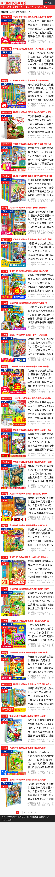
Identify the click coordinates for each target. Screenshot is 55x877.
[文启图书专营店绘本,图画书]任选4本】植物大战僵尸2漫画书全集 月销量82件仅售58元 (32, 144)
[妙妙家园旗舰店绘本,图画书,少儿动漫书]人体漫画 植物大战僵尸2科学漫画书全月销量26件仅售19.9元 (32, 49)
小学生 (9, 7)
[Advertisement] (27, 849)
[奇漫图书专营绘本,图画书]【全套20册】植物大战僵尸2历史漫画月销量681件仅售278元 (28, 557)
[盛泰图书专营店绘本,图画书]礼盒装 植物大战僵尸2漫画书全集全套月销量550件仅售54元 (29, 589)
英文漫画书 (17, 7)
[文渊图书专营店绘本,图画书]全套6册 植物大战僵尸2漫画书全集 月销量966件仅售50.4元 (28, 271)
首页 (2, 7)
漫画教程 (38, 7)
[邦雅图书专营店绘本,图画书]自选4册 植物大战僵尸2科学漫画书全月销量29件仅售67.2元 (32, 239)
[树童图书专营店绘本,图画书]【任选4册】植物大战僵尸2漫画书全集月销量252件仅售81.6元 (28, 494)
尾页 (36, 812)
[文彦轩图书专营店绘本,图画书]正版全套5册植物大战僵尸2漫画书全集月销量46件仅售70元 (32, 398)
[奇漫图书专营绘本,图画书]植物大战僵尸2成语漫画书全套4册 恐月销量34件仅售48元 (32, 112)
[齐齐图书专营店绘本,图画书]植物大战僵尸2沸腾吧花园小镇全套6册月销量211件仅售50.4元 (28, 653)
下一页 (30, 812)
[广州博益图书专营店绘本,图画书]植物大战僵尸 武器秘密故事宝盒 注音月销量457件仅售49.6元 (29, 621)
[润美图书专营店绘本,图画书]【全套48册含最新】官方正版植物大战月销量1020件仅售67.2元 (28, 208)
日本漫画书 (28, 7)
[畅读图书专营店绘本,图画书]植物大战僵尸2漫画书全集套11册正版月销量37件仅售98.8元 (32, 430)
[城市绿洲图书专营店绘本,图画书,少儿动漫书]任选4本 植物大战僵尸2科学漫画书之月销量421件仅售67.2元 (29, 81)
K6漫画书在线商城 (14, 3)
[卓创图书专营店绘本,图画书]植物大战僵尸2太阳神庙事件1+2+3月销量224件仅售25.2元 (28, 525)
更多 (45, 7)
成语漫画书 (6, 17)
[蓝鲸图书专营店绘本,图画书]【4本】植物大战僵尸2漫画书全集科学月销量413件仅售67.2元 (28, 335)
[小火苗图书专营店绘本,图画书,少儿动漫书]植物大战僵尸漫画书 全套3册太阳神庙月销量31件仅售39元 (32, 17)
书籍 (48, 42)
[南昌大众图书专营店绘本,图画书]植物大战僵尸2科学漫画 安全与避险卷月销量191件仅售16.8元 (28, 716)
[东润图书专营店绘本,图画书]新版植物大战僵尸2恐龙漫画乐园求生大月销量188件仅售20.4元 (28, 780)
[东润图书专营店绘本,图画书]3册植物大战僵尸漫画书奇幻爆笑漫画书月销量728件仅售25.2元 (28, 303)
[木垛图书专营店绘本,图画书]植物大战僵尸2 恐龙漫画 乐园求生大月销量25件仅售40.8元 (32, 462)
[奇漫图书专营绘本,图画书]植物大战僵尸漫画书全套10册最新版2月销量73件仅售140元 (32, 176)
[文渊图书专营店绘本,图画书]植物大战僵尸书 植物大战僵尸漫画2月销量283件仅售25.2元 (29, 367)
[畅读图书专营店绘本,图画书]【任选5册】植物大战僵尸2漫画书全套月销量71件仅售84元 (32, 684)
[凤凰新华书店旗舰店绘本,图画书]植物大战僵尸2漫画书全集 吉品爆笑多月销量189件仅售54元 (28, 748)
